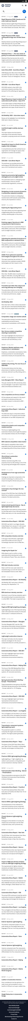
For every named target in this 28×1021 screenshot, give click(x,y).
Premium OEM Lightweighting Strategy (14, 756)
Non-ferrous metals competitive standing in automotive (12, 332)
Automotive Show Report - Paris (12, 936)
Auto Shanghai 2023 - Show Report (12, 380)
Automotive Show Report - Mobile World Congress (12, 969)
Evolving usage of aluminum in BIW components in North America (13, 223)
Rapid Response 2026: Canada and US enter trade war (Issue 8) (13, 20)
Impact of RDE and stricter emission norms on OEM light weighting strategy (14, 862)
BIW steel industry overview (10, 565)
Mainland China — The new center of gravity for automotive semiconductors (14, 54)
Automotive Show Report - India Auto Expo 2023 (13, 410)
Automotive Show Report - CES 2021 (13, 651)
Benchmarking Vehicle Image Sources (14, 1016)
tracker (4, 439)
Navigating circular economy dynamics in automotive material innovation (14, 192)
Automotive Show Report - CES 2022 (13, 521)
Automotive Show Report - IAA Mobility (14, 579)
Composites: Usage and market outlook (14, 316)
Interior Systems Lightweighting (12, 945)
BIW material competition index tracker (14, 442)
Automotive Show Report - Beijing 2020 (14, 665)
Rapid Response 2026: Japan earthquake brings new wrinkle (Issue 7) (13, 37)
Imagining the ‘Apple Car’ (9, 550)
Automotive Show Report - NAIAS (12, 878)
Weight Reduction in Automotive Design (12, 995)
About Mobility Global (14, 1005)
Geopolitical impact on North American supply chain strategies (14, 145)
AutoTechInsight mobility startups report (12, 129)
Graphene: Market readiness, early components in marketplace (12, 348)
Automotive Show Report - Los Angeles (14, 711)
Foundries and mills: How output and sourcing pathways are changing (13, 286)
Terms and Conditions (14, 1012)
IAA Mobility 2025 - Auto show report (13, 115)
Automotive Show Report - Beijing (12, 960)
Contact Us (14, 1018)
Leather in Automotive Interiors (11, 979)
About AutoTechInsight (13, 1007)
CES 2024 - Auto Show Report (11, 271)
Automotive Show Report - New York (13, 832)
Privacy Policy (14, 1014)
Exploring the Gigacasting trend (11, 207)
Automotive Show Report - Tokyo (12, 741)
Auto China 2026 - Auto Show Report (13, 70)
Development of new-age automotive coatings (13, 473)
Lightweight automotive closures (12, 636)
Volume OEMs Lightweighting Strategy (14, 801)
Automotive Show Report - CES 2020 (13, 696)
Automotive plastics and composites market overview (13, 426)
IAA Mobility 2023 (7, 302)
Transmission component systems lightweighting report (12, 726)
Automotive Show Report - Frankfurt (13, 787)
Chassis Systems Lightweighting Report (12, 817)
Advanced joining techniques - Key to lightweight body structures (13, 506)
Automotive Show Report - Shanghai (13, 621)
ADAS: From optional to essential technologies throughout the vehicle (13, 255)
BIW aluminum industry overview (12, 592)
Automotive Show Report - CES (11, 892)
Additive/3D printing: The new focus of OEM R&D (14, 364)
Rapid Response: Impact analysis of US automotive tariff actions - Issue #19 (14, 100)
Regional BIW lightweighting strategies (14, 607)
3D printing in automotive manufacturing (10, 457)
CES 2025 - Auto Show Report (11, 160)
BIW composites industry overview (12, 536)
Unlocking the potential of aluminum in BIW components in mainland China (14, 239)
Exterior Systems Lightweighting (12, 922)
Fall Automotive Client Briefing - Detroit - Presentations (14, 771)
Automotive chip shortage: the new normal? (13, 489)
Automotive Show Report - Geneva (12, 847)
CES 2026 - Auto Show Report (11, 84)
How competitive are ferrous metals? (13, 394)
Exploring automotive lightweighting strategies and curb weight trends (13, 176)
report (4, 16)
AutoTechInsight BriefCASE (14, 1010)
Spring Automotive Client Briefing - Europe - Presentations (13, 680)
